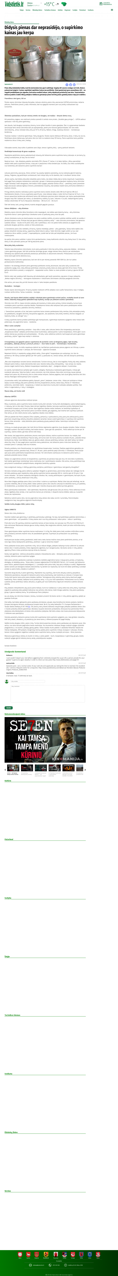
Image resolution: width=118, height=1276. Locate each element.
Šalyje (22, 10)
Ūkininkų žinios (37, 10)
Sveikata (90, 10)
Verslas (28, 10)
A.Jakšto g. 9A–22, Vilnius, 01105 (75, 1265)
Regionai (67, 10)
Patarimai (82, 10)
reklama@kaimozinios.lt (38, 1265)
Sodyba (74, 10)
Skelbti (8, 708)
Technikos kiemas (50, 10)
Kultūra (60, 10)
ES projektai (59, 1261)
